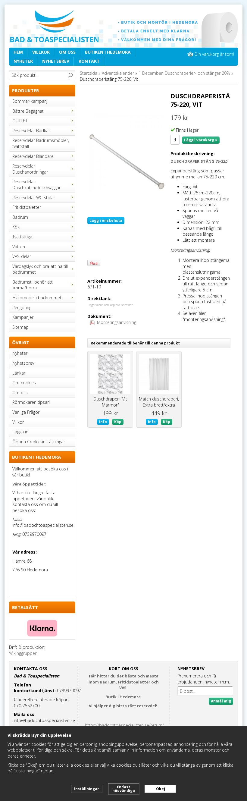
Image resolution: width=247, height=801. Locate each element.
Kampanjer (22, 317)
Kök (16, 227)
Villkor (41, 52)
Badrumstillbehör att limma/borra (32, 285)
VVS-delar (21, 256)
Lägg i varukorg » (200, 140)
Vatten (18, 247)
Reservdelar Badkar (31, 131)
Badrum (20, 217)
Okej (160, 788)
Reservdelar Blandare (33, 156)
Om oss (67, 52)
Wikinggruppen (23, 653)
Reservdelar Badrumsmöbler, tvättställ (40, 143)
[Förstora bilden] (126, 152)
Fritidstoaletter (26, 207)
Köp (117, 421)
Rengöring (21, 307)
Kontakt (89, 61)
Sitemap (20, 327)
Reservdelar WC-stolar (33, 197)
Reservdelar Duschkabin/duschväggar (36, 184)
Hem (18, 52)
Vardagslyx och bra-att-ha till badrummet (40, 269)
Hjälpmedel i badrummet (36, 297)
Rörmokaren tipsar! (31, 402)
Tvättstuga (22, 237)
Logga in (20, 432)
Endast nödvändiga (123, 788)
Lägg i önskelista (105, 220)
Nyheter (23, 61)
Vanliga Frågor (25, 412)
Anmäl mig (221, 701)
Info (103, 421)
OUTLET (19, 121)
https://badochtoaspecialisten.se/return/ (124, 725)
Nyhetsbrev (55, 61)
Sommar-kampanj (30, 101)
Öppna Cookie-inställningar (38, 441)
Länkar (18, 373)
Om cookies (24, 382)
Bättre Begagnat (28, 111)
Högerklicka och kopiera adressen (110, 305)
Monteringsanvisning (116, 322)
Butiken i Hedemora (108, 52)
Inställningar (86, 788)
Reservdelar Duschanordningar (30, 169)
